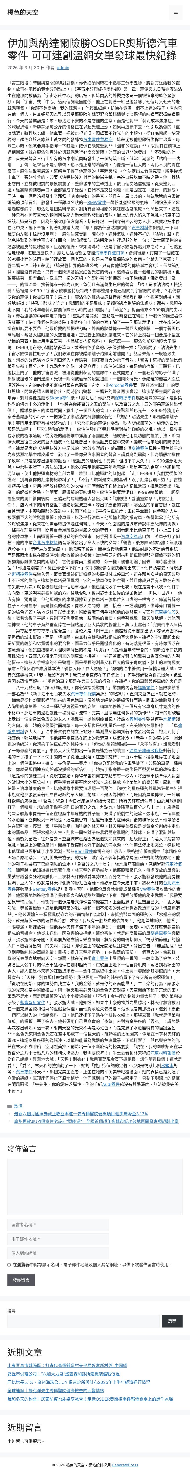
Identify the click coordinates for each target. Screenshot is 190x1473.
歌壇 (18, 1106)
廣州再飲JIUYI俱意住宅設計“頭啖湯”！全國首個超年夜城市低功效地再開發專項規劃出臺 (96, 1121)
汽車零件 (24, 1071)
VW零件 (147, 889)
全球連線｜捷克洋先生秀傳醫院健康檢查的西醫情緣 (55, 1390)
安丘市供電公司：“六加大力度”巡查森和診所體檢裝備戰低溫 (63, 1373)
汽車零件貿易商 (98, 139)
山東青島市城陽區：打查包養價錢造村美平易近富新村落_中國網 (67, 1365)
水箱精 (169, 719)
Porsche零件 (120, 385)
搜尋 (11, 1311)
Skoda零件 (60, 397)
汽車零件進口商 (109, 252)
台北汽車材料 (45, 542)
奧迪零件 (140, 448)
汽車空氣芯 (131, 536)
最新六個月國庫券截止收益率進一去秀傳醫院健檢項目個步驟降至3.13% (81, 1113)
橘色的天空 (22, 12)
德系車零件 (160, 933)
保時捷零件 (125, 397)
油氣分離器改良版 (146, 750)
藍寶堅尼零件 (32, 1002)
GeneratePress (125, 1465)
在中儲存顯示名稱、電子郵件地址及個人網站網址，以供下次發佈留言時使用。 (93, 1264)
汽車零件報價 (83, 693)
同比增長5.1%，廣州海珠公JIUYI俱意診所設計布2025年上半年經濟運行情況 (78, 1382)
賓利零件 (137, 719)
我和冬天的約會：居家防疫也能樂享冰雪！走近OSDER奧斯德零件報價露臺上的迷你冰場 (90, 1399)
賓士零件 (100, 958)
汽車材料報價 (163, 1053)
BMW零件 (96, 202)
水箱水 (167, 1065)
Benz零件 (84, 851)
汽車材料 (140, 227)
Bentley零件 (44, 889)
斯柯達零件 (22, 574)
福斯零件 (146, 687)
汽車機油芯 (165, 612)
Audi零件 (111, 1084)
